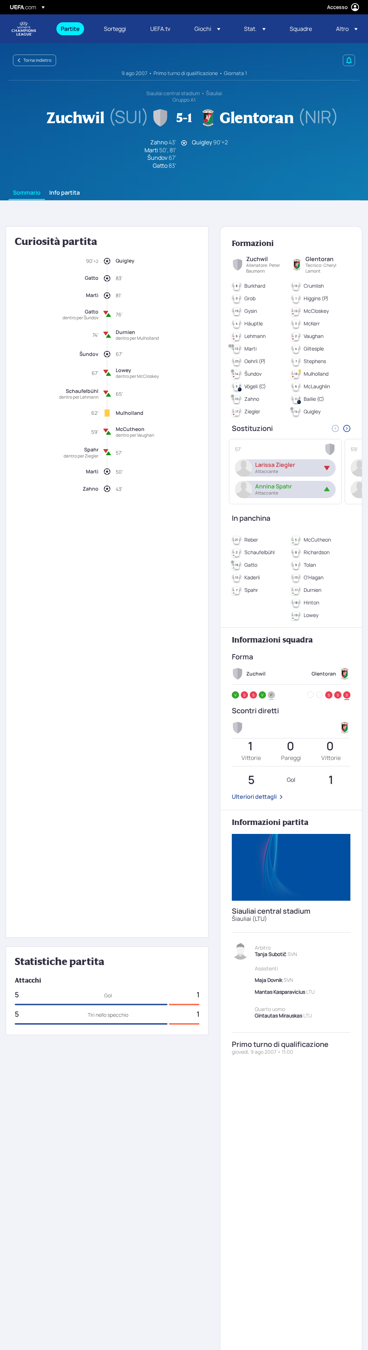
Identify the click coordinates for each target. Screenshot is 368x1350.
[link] (70, 29)
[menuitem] (73, 29)
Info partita (64, 193)
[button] (207, 29)
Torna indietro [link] (37, 60)
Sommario (27, 193)
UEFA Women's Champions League (24, 29)
